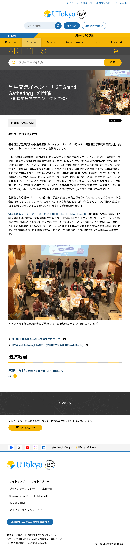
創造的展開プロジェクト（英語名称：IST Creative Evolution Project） (48, 214)
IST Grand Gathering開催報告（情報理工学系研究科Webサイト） (48, 345)
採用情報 (47, 489)
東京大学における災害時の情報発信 (30, 521)
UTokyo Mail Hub (87, 447)
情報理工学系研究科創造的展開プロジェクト (37, 339)
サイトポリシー (40, 481)
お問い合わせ (106, 3)
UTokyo (84, 35)
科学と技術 (65, 403)
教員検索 (72, 25)
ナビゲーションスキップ (79, 3)
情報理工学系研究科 (22, 123)
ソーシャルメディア (62, 447)
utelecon (41, 496)
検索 (112, 62)
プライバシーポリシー (22, 489)
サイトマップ (17, 481)
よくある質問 (17, 503)
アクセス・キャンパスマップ (25, 510)
